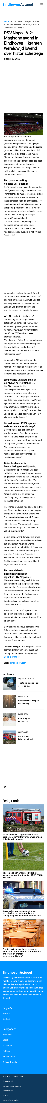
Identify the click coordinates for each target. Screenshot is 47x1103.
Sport (5, 1040)
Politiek (6, 1051)
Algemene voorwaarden (12, 1086)
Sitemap (6, 1095)
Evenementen (9, 1056)
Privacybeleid (8, 1081)
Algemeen (7, 1034)
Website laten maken (11, 1100)
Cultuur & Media (10, 1062)
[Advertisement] (23, 86)
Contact (6, 1019)
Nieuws (6, 1013)
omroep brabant (18, 663)
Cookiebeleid (8, 1091)
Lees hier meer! (12, 657)
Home (6, 21)
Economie (7, 1045)
